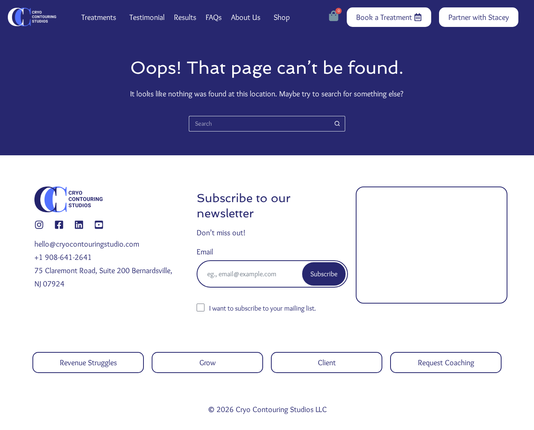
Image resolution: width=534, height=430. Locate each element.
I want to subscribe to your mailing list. (262, 308)
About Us (245, 17)
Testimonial (147, 17)
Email (205, 251)
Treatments (98, 17)
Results (185, 17)
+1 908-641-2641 (63, 257)
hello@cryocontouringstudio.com (86, 244)
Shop (282, 17)
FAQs (214, 17)
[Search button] (337, 123)
